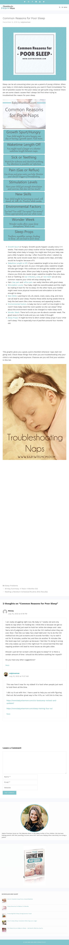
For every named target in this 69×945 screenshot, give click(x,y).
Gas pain (16, 282)
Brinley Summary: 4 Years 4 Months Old (21, 589)
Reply (7, 665)
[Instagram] (28, 1)
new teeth (47, 277)
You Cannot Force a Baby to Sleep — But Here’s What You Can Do (25, 928)
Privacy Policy (41, 942)
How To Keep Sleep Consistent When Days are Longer (22, 921)
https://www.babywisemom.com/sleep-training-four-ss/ (29, 708)
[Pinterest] (36, 1)
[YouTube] (39, 1)
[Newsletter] (43, 1)
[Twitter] (24, 1)
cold (38, 277)
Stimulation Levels (15, 285)
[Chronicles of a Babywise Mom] (8, 7)
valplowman (14, 673)
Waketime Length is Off (17, 263)
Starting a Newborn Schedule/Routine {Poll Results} (26, 592)
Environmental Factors (17, 304)
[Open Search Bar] (59, 7)
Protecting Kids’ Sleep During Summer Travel (19, 913)
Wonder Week (13, 312)
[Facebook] (32, 1)
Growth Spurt (13, 247)
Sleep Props (13, 318)
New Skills (12, 296)
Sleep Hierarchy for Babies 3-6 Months (18, 906)
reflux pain (28, 282)
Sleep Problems (11, 586)
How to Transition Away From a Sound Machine (20, 899)
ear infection (30, 277)
